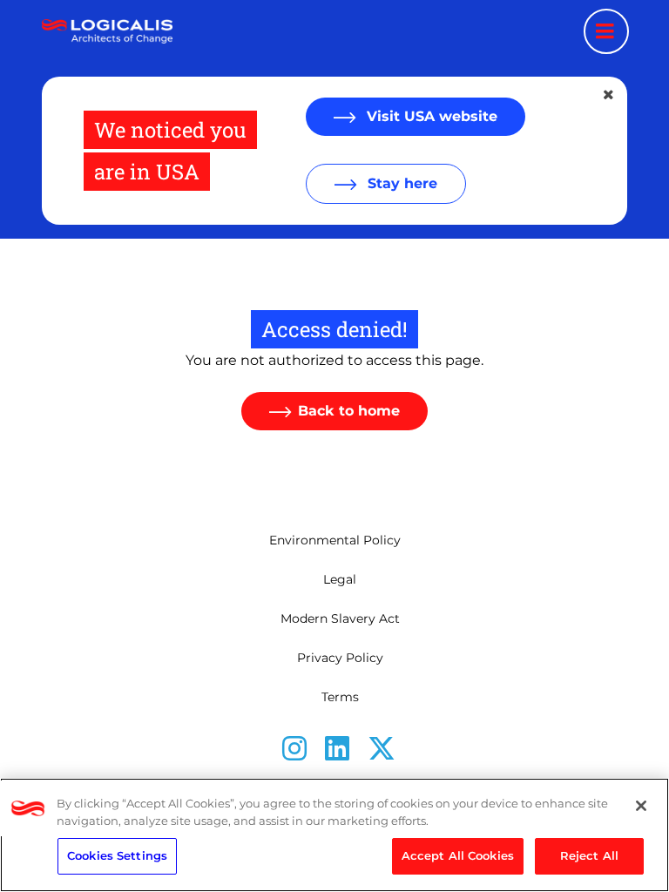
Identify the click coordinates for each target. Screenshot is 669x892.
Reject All (589, 855)
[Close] (641, 806)
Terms (340, 697)
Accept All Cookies (458, 855)
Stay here (400, 183)
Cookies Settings (117, 855)
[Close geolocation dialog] (610, 95)
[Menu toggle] (606, 31)
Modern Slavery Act (340, 618)
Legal (339, 579)
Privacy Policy (340, 658)
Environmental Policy (335, 540)
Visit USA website (429, 116)
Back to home (349, 410)
